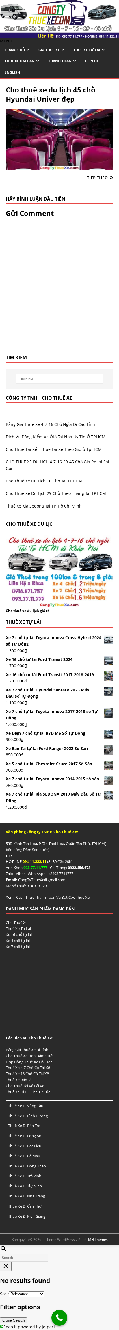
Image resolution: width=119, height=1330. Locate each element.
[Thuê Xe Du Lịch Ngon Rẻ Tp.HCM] (59, 34)
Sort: (4, 1294)
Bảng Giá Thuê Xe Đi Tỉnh (27, 1049)
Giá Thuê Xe (49, 49)
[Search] (59, 1252)
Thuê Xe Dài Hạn (20, 61)
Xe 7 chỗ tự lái (18, 946)
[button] (6, 41)
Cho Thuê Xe (16, 922)
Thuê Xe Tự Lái (86, 49)
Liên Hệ (92, 61)
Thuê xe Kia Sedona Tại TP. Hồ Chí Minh (44, 506)
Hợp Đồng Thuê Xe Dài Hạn (29, 1061)
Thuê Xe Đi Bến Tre (24, 1125)
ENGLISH (12, 72)
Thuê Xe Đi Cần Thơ (24, 1206)
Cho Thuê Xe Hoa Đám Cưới (29, 1055)
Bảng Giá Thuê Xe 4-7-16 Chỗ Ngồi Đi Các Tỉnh (50, 424)
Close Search (13, 1320)
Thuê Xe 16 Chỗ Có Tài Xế (27, 1073)
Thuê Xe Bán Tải (19, 1079)
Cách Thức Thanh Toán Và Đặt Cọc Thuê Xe (53, 897)
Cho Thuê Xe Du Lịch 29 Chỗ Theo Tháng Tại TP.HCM (56, 493)
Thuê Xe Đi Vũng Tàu (25, 1105)
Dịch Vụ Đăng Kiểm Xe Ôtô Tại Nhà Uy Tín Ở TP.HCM (55, 436)
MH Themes (98, 1239)
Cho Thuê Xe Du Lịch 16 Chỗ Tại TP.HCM (44, 481)
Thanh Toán (60, 61)
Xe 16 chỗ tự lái (19, 934)
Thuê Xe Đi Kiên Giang (26, 1216)
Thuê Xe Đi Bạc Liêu (24, 1145)
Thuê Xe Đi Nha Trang (26, 1196)
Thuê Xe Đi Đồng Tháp (27, 1166)
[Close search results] (6, 1266)
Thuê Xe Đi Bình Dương (28, 1115)
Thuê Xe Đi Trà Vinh (24, 1175)
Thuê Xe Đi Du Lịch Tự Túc (28, 1091)
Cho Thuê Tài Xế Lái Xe (25, 1085)
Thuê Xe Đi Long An (24, 1135)
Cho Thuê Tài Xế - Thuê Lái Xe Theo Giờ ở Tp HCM (54, 449)
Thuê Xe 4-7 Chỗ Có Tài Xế (28, 1067)
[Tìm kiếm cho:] (59, 379)
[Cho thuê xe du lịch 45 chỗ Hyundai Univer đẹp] (59, 166)
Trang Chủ (14, 49)
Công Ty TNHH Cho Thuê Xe (39, 398)
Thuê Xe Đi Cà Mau (24, 1156)
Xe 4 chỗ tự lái (18, 940)
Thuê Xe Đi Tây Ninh (25, 1186)
